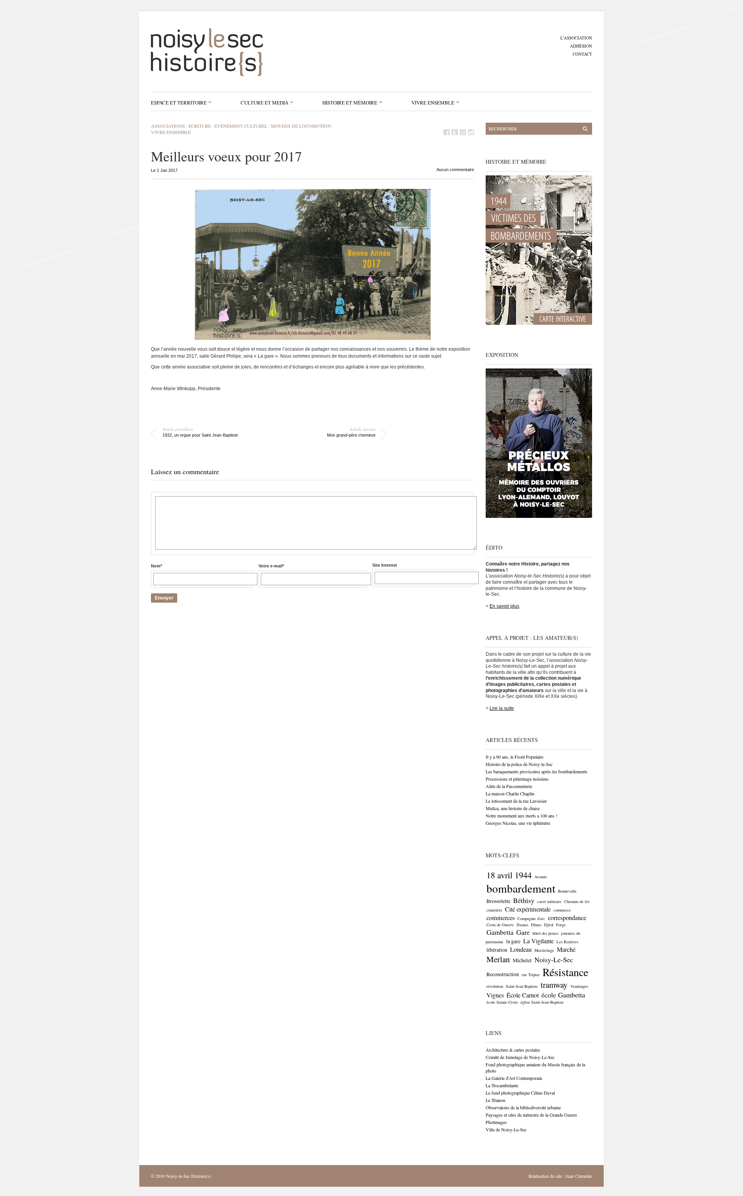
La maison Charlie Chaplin (510, 793)
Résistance (565, 972)
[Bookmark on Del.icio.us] (463, 132)
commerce (562, 910)
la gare (513, 941)
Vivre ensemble (432, 102)
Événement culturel (240, 126)
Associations (168, 126)
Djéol (548, 924)
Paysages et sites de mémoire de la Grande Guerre (531, 1115)
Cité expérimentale (528, 909)
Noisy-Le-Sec (553, 959)
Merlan (498, 959)
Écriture (199, 126)
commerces (500, 917)
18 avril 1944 (509, 875)
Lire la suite (502, 708)
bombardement (520, 888)
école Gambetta (563, 994)
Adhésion (581, 46)
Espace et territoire (179, 102)
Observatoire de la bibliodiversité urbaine (523, 1107)
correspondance (567, 917)
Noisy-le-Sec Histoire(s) (188, 1176)
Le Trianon (495, 1100)
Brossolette (498, 901)
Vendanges (579, 986)
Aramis (540, 876)
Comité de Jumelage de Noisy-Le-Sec (520, 1057)
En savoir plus (504, 606)
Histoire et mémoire (349, 102)
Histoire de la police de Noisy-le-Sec (519, 764)
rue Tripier (531, 974)
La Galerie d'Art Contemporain (514, 1078)
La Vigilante (538, 941)
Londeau (521, 949)
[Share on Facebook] (446, 132)
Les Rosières (567, 941)
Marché (566, 949)
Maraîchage (544, 950)
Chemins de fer (577, 901)
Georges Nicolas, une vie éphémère (518, 823)
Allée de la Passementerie (509, 786)
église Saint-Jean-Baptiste (542, 1002)
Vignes (495, 995)
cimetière (494, 910)
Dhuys (536, 924)
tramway (554, 984)
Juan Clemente (578, 1176)
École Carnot (523, 995)
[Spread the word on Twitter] (455, 132)
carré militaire (549, 901)
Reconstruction (502, 974)
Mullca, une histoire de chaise (513, 808)
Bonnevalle (567, 891)
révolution (494, 986)
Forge (561, 924)
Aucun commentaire (455, 169)
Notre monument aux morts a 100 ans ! (521, 815)
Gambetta (500, 932)
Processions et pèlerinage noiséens (517, 779)
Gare (523, 932)
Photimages (496, 1122)
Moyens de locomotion (301, 126)
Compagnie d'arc (531, 918)
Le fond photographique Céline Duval (520, 1093)
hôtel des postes (545, 933)
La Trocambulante (502, 1085)
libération (496, 949)
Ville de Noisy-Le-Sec (506, 1129)
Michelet (522, 960)
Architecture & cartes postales (513, 1050)
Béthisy (523, 900)
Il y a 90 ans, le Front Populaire (514, 757)
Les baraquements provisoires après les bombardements (536, 771)
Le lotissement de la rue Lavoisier (516, 801)
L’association (576, 38)
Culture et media (264, 102)
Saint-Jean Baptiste (522, 986)
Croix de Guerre (500, 924)
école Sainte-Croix (502, 1002)
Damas (522, 924)
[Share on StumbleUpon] (471, 132)
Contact (582, 54)
